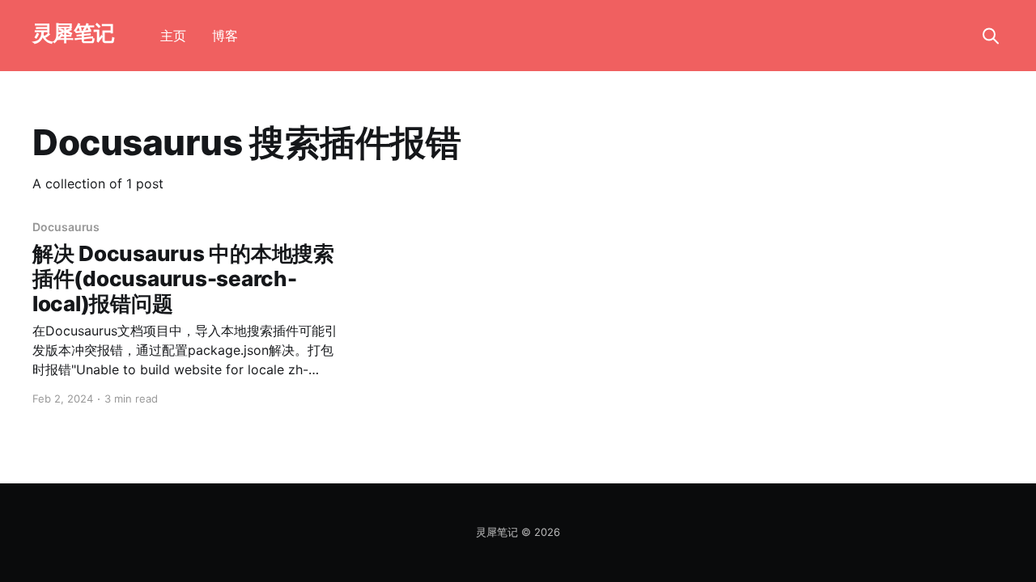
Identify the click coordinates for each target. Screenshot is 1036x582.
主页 (173, 35)
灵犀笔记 (73, 33)
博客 (225, 35)
